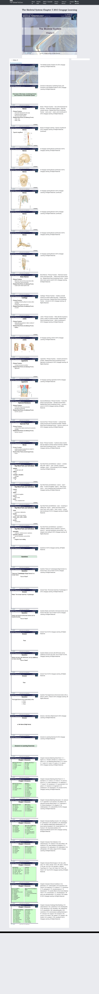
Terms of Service (64, 2)
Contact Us (72, 2)
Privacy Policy (56, 2)
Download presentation (16, 63)
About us (33, 2)
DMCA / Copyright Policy (47, 2)
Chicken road (38, 2)
